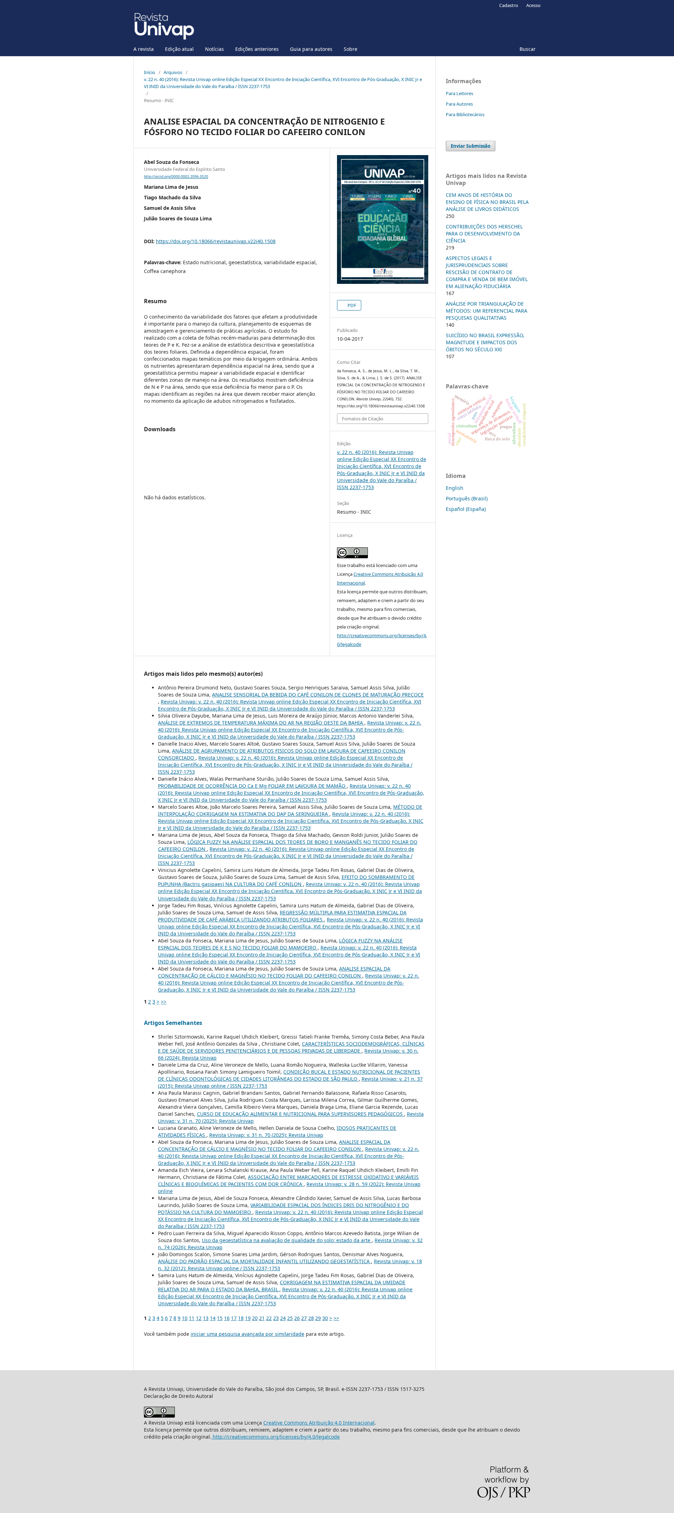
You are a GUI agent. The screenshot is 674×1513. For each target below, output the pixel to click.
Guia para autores (311, 49)
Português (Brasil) (467, 498)
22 (269, 1318)
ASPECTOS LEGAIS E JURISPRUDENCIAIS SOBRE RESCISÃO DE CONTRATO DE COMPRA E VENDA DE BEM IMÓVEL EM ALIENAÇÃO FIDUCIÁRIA (487, 272)
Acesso (533, 5)
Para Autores (459, 104)
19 (248, 1318)
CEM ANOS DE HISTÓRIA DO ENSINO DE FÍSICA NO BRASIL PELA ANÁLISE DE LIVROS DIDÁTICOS (487, 202)
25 (290, 1318)
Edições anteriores (257, 49)
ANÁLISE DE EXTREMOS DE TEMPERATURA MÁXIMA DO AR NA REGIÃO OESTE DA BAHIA (261, 722)
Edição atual (179, 49)
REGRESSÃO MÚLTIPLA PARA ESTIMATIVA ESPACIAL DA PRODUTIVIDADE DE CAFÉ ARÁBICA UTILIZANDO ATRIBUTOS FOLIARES (282, 916)
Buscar (528, 49)
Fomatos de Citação (362, 418)
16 (227, 1318)
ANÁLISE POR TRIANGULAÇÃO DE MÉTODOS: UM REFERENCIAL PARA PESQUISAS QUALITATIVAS (486, 310)
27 (304, 1318)
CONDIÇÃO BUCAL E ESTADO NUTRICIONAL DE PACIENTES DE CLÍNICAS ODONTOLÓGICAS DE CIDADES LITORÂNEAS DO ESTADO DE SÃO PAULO (289, 1075)
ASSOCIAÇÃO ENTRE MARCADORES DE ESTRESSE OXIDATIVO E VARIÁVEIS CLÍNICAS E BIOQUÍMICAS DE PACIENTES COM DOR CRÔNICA (288, 1180)
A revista (143, 49)
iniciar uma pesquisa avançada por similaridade (247, 1334)
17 (234, 1318)
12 (198, 1318)
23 (276, 1318)
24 (283, 1318)
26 (297, 1318)
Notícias (214, 49)
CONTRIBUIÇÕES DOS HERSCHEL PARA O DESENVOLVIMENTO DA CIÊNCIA (484, 233)
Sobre (350, 49)
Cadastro (508, 5)
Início (149, 72)
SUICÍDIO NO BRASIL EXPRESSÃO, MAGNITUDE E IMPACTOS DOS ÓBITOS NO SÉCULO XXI (485, 342)
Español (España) (466, 509)
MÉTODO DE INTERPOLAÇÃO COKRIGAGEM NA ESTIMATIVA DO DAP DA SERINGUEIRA (290, 810)
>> (163, 1001)
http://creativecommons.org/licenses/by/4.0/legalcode (275, 1436)
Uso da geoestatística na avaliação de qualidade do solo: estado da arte (287, 1240)
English (454, 488)
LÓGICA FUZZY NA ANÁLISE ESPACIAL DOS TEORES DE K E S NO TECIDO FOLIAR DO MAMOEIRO (280, 944)
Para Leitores (459, 93)
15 (220, 1318)
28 (311, 1318)
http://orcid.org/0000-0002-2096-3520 (176, 176)
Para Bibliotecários (465, 114)
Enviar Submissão (470, 146)
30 (325, 1318)
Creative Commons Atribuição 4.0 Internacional (319, 1422)
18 (241, 1318)
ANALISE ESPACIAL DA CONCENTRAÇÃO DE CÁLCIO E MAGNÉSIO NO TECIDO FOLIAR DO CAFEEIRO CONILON (274, 972)
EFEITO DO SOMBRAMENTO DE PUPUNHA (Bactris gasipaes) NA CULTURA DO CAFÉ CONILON (286, 880)
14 (213, 1318)
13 (206, 1318)
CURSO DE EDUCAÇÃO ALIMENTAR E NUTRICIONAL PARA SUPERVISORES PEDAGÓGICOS (300, 1114)
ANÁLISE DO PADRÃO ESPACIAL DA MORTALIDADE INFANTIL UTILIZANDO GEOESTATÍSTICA (264, 1261)
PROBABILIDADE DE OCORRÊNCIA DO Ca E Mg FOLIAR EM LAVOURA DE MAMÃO (252, 785)
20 (255, 1318)
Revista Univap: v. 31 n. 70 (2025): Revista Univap (266, 1135)
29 (318, 1318)
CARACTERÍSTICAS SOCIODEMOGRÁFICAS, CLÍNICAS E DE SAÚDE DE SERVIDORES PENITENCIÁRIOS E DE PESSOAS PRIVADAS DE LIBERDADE (291, 1047)
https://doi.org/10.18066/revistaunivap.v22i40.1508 (216, 241)
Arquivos (173, 72)
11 (191, 1318)
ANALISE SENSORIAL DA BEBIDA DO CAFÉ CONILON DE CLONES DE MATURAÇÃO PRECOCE (318, 694)
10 (184, 1318)
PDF (351, 305)
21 (262, 1318)
